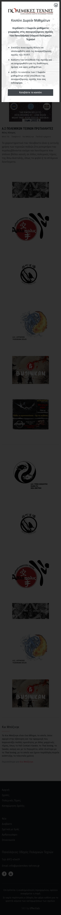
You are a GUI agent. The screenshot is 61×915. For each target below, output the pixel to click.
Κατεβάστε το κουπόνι (30, 92)
